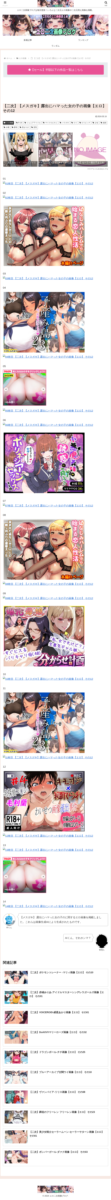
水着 (7, 127)
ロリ (75, 123)
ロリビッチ (86, 123)
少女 (96, 123)
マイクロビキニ (51, 123)
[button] (102, 693)
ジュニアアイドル (34, 123)
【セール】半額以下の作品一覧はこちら (57, 69)
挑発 (104, 123)
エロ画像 (9, 123)
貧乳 (35, 127)
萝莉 (15, 127)
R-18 (20, 123)
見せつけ (25, 127)
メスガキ (65, 123)
